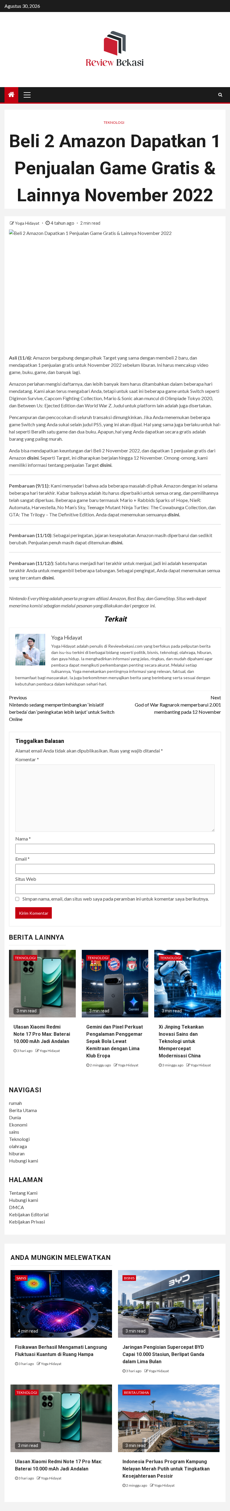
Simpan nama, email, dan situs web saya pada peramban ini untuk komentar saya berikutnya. (115, 898)
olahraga (18, 1146)
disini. (173, 514)
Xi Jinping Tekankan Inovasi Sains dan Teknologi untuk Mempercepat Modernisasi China (181, 1041)
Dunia (15, 1117)
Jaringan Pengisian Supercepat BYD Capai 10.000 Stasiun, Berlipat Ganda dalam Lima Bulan (163, 1354)
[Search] (220, 94)
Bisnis (129, 1278)
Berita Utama (23, 1110)
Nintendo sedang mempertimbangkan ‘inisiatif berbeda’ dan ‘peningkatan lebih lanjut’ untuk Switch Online (61, 708)
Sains (21, 1278)
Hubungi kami (23, 1160)
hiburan (17, 1153)
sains (14, 1132)
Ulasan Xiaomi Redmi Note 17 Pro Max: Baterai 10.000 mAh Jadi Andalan (41, 1034)
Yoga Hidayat (27, 223)
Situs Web (25, 879)
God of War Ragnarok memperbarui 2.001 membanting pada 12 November (178, 705)
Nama (23, 838)
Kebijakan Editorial (29, 1214)
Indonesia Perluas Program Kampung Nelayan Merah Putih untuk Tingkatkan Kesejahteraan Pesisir (166, 1469)
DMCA (16, 1207)
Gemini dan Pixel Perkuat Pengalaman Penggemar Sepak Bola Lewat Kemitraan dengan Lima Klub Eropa (114, 1041)
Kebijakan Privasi (27, 1221)
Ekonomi (18, 1124)
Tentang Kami (23, 1193)
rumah (15, 1103)
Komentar (27, 759)
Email (22, 859)
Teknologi (114, 122)
